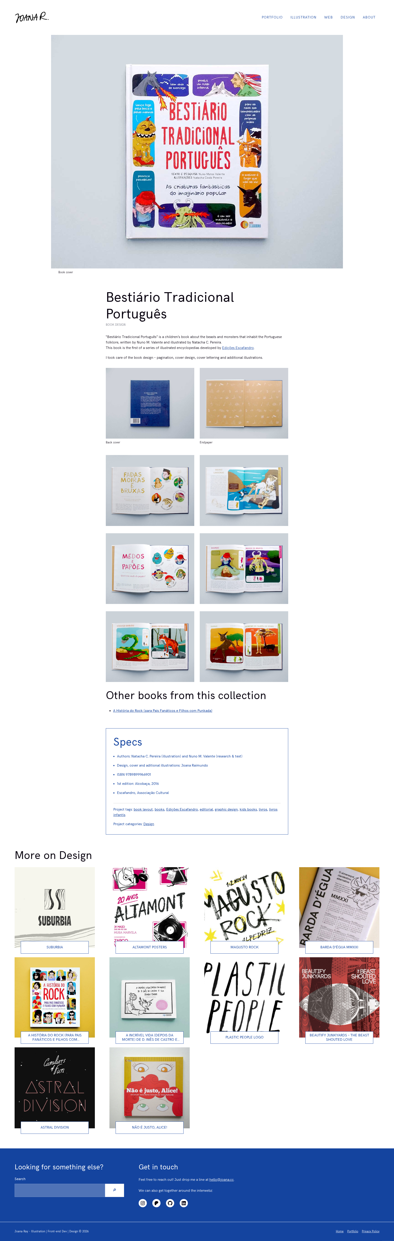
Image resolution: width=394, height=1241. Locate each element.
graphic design (226, 809)
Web (328, 17)
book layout (143, 809)
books (159, 809)
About (369, 17)
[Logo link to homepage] (32, 17)
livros (263, 809)
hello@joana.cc (221, 1180)
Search (20, 1179)
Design (348, 17)
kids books (248, 809)
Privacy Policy (370, 1231)
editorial (206, 809)
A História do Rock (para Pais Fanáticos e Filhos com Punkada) (162, 711)
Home (340, 1231)
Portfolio (272, 17)
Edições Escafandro (238, 348)
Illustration (303, 17)
